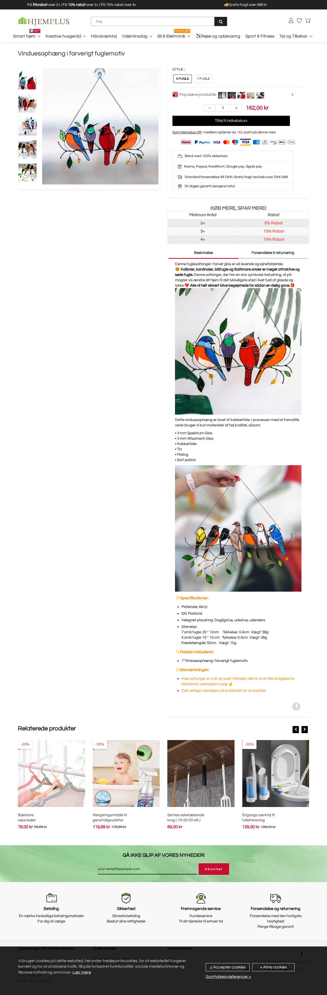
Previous (23, 138)
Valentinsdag (134, 36)
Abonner (214, 869)
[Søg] (220, 21)
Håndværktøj (104, 36)
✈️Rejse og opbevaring (217, 36)
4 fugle (182, 78)
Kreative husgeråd (63, 36)
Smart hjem (24, 36)
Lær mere (82, 972)
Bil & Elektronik (171, 36)
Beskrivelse (203, 253)
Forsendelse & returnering (273, 253)
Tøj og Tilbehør (293, 36)
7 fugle (203, 78)
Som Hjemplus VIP (187, 132)
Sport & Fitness (259, 36)
